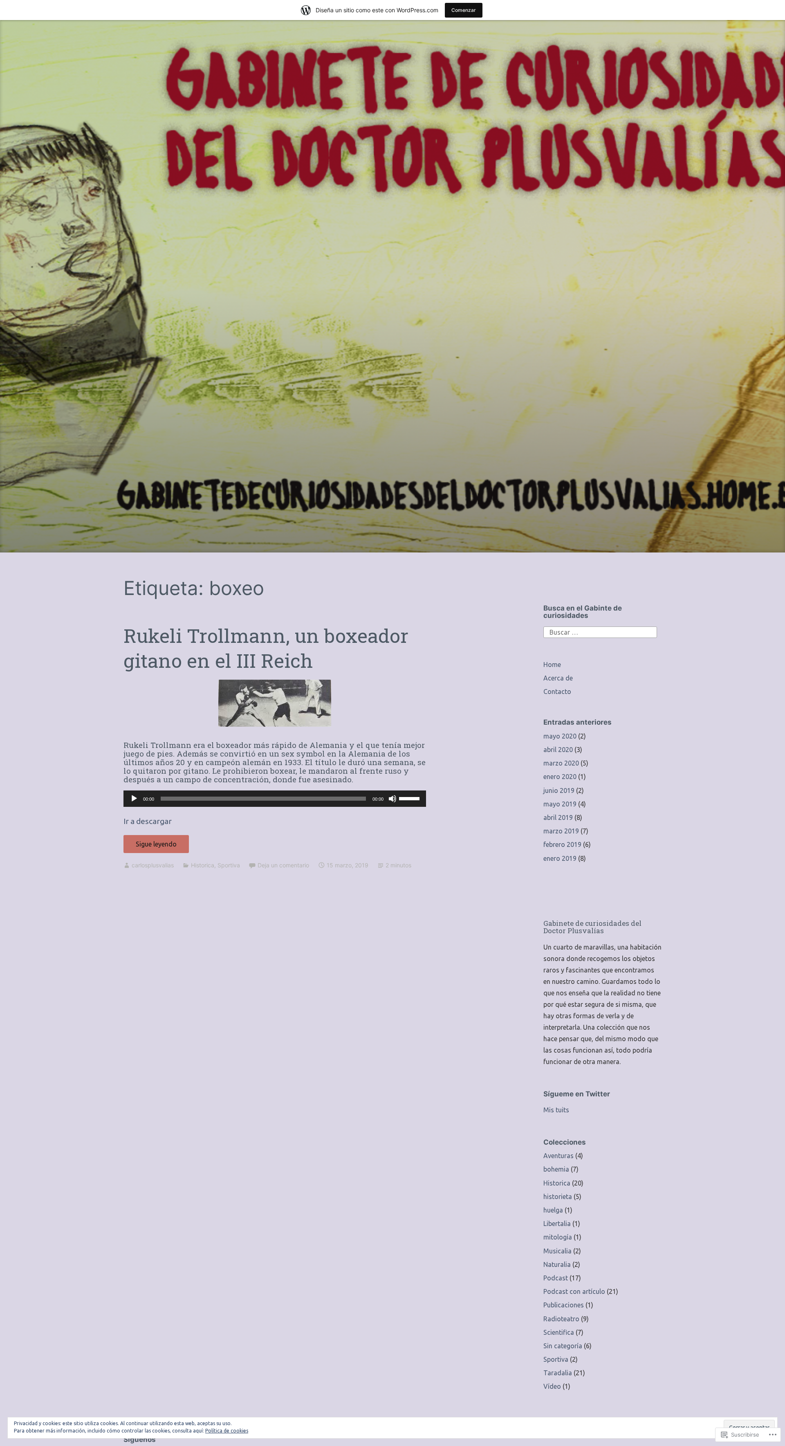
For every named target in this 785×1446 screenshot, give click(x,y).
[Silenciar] (392, 799)
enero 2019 (559, 858)
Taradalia (557, 1372)
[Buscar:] (600, 631)
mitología (557, 1237)
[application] (274, 798)
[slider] (410, 797)
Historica (202, 865)
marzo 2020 (561, 763)
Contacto (557, 691)
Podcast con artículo (574, 1291)
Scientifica (558, 1332)
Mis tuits (556, 1110)
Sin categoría (562, 1345)
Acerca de (558, 678)
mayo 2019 (559, 804)
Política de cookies (226, 1430)
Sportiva (229, 865)
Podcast (555, 1278)
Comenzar (463, 10)
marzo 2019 (561, 831)
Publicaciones (563, 1305)
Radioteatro (561, 1319)
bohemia (556, 1169)
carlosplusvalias (153, 865)
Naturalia (557, 1264)
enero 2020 (559, 776)
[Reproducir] (134, 799)
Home (552, 664)
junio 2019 (558, 790)
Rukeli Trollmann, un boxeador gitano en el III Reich (265, 648)
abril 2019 (558, 817)
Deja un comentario (283, 865)
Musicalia (557, 1251)
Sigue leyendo (150, 846)
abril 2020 (558, 749)
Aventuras (558, 1155)
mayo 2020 (559, 736)
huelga (553, 1210)
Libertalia (557, 1223)
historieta (557, 1196)
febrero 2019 (562, 844)
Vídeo (552, 1386)
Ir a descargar (147, 821)
